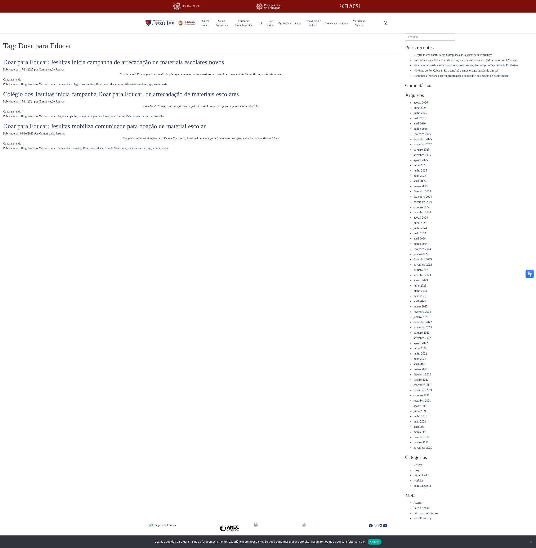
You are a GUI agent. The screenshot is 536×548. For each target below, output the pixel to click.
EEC (260, 22)
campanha (64, 84)
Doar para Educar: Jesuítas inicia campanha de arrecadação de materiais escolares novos (113, 62)
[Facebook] (371, 526)
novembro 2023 (423, 264)
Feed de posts (421, 508)
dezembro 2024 (423, 196)
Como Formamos (222, 23)
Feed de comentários (426, 513)
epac (121, 84)
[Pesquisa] (451, 37)
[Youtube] (385, 526)
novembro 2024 (423, 202)
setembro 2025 (422, 154)
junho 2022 (420, 353)
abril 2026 (420, 123)
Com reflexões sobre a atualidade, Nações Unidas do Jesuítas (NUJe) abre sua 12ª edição (466, 60)
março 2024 (421, 243)
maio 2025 (420, 175)
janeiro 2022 (421, 379)
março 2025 (421, 186)
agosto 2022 (421, 343)
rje (150, 84)
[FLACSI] (350, 6)
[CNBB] (278, 524)
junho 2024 (420, 228)
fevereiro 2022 (422, 374)
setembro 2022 (422, 337)
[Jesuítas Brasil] (186, 6)
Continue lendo (14, 79)
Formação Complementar (243, 23)
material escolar (137, 148)
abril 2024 (420, 238)
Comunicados (421, 475)
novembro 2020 (423, 447)
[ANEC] (231, 528)
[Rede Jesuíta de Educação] (268, 6)
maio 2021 (420, 421)
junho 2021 (420, 416)
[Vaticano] (326, 524)
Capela (297, 22)
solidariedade (160, 148)
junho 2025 (420, 170)
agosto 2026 (421, 102)
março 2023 (421, 306)
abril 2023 (420, 301)
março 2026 (421, 128)
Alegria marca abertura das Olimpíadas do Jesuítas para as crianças (453, 54)
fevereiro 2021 (422, 437)
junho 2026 (420, 113)
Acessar (418, 502)
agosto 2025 (421, 160)
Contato (343, 22)
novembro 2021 (423, 390)
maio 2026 (420, 118)
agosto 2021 (421, 405)
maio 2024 (420, 233)
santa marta (160, 84)
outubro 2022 (421, 332)
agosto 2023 (421, 280)
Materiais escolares (136, 84)
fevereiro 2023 (422, 311)
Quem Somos (205, 23)
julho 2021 (420, 411)
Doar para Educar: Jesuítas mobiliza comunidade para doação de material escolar (104, 126)
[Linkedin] (380, 526)
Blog (24, 84)
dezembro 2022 (423, 322)
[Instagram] (385, 23)
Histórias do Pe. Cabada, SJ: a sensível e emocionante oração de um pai (456, 70)
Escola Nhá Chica (115, 148)
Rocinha (159, 116)
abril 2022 (420, 364)
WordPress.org (422, 518)
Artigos (418, 464)
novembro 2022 (423, 327)
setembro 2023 (422, 275)
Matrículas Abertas (359, 23)
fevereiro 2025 (422, 191)
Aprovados (284, 22)
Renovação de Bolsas (313, 23)
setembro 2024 (422, 212)
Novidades (331, 22)
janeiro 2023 (421, 317)
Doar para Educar (106, 84)
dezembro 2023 (423, 259)
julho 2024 (420, 222)
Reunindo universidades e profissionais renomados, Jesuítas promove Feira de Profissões (466, 65)
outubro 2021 (421, 395)
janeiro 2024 (421, 254)
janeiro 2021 (421, 442)
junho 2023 (420, 290)
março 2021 (421, 432)
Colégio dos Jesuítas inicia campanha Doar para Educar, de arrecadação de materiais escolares (121, 94)
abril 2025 (420, 181)
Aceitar (374, 541)
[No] (531, 542)
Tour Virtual (270, 23)
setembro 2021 (422, 400)
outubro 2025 (421, 149)
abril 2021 (420, 426)
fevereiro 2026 (422, 134)
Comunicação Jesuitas (51, 69)
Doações (76, 148)
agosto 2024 (421, 217)
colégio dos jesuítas (82, 84)
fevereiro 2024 (422, 249)
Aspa (61, 116)
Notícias (33, 84)
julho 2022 (420, 348)
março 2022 (421, 369)
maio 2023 (420, 296)
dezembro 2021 (423, 385)
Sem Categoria (422, 485)
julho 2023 (420, 285)
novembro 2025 (423, 144)
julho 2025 (420, 165)
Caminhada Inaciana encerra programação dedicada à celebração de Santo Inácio (461, 75)
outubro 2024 (421, 207)
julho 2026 (420, 107)
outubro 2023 (421, 269)
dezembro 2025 (423, 139)
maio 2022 (420, 358)
